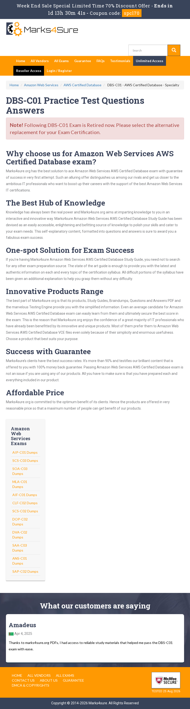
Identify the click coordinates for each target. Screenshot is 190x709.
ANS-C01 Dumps (19, 560)
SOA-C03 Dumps (19, 471)
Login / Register (59, 71)
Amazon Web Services (41, 85)
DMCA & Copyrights (30, 685)
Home (20, 61)
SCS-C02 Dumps (25, 511)
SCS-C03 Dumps (25, 460)
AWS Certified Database (82, 85)
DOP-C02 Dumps (20, 521)
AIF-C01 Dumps (24, 495)
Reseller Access (28, 71)
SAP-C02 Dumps (25, 571)
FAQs (100, 61)
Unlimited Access (149, 61)
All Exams (61, 61)
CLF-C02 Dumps (25, 503)
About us (49, 680)
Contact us (23, 680)
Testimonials (120, 61)
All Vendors (40, 61)
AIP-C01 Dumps (25, 452)
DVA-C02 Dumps (19, 534)
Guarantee (82, 61)
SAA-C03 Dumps (19, 547)
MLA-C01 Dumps (19, 484)
